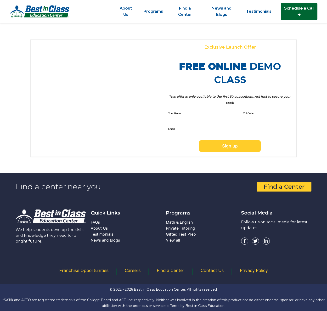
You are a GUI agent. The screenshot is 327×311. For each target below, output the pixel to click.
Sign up (230, 145)
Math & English (179, 222)
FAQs (95, 222)
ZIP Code (248, 113)
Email (171, 128)
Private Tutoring (180, 228)
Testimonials (102, 234)
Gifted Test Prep (181, 234)
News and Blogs (105, 240)
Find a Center (284, 186)
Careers (133, 270)
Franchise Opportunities (83, 270)
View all (173, 240)
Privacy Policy (254, 270)
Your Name (174, 113)
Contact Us (212, 270)
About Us (99, 228)
